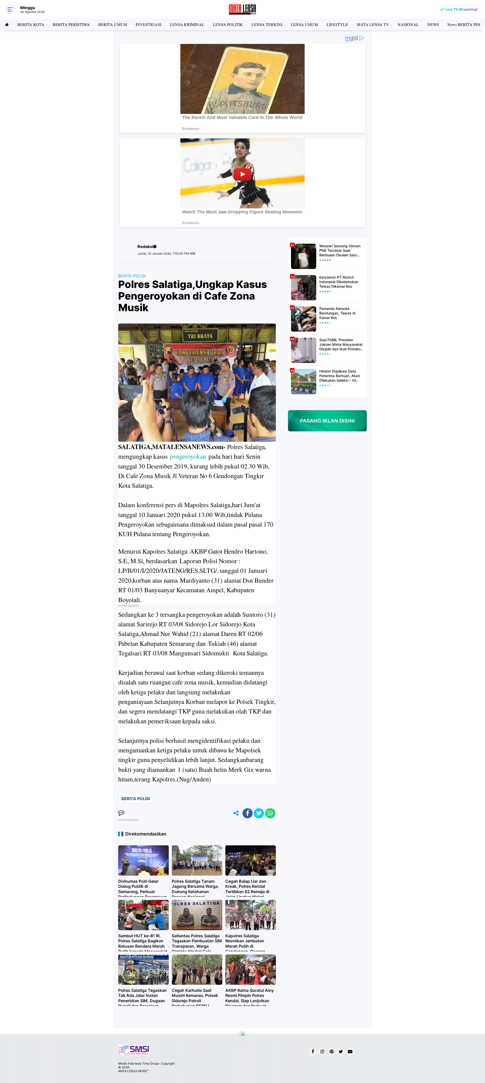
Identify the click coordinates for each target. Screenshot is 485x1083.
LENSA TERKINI (267, 24)
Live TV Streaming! (461, 9)
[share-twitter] (259, 813)
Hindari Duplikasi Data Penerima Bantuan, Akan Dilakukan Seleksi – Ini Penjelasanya (339, 376)
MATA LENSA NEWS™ (133, 1071)
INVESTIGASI (148, 24)
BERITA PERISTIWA (71, 24)
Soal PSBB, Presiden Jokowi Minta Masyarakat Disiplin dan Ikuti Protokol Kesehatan (340, 345)
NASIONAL (408, 24)
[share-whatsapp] (270, 813)
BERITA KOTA (30, 24)
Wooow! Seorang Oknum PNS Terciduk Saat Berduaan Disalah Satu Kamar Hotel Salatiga (339, 251)
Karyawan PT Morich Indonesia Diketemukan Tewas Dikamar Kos (338, 281)
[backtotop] (242, 1035)
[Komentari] (121, 813)
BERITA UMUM (112, 24)
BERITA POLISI (132, 275)
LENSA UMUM (304, 24)
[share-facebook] (248, 813)
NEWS (433, 24)
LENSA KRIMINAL (187, 24)
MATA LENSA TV (373, 24)
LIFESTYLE (337, 24)
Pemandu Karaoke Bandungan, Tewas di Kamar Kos (337, 313)
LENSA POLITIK (228, 24)
